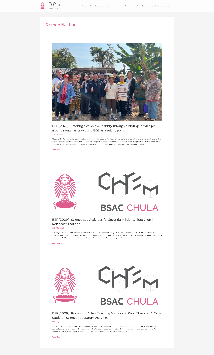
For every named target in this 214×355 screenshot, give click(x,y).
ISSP (53, 134)
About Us (166, 5)
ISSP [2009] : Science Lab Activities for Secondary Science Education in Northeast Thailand (103, 221)
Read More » (57, 149)
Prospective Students (150, 5)
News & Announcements (99, 5)
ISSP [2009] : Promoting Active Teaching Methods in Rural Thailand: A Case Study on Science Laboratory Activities (106, 315)
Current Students (132, 5)
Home (84, 5)
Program (116, 5)
